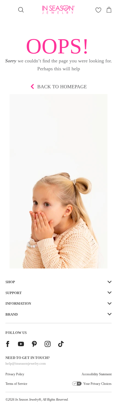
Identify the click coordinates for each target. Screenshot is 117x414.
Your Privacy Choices (97, 384)
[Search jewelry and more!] (21, 10)
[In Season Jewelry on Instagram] (48, 344)
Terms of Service (16, 384)
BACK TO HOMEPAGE (62, 86)
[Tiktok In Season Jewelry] (61, 344)
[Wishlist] (98, 10)
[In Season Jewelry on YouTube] (21, 344)
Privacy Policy (14, 374)
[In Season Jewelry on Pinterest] (34, 344)
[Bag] (109, 10)
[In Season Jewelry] (58, 9)
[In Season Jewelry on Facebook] (8, 344)
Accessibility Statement (97, 374)
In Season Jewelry (27, 399)
